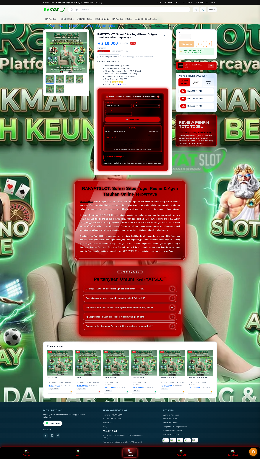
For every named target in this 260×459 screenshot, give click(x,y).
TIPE (135, 102)
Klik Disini (122, 84)
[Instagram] (52, 435)
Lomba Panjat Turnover (196, 82)
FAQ (105, 427)
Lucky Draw (184, 82)
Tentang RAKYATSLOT (113, 415)
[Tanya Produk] (209, 44)
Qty (180, 32)
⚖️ (203, 10)
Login (78, 455)
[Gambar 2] (60, 79)
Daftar (130, 455)
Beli (200, 44)
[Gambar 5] (50, 89)
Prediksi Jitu (209, 82)
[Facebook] (45, 435)
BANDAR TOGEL (171, 2)
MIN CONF (109, 110)
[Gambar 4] (79, 79)
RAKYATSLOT (51, 19)
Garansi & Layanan (171, 435)
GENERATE (132, 119)
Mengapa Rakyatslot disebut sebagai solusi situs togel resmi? (115, 289)
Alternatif (182, 455)
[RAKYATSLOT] (54, 9)
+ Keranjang (186, 44)
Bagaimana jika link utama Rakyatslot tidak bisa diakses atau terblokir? (119, 326)
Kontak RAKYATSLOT (112, 419)
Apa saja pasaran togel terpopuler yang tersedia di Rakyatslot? (115, 298)
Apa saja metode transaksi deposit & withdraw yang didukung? (115, 317)
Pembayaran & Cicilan (172, 431)
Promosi (27, 455)
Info (211, 66)
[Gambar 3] (69, 79)
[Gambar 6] (60, 89)
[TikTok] (58, 435)
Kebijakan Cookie (170, 423)
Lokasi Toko (108, 423)
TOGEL (159, 2)
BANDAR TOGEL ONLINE (206, 2)
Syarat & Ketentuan (171, 415)
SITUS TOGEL (67, 19)
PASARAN (109, 102)
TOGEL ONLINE (187, 2)
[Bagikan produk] (165, 35)
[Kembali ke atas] (254, 445)
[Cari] (72, 9)
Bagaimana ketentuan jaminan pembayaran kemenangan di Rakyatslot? (119, 307)
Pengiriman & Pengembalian (175, 427)
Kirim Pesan (55, 423)
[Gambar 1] (50, 79)
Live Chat (233, 455)
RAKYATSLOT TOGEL (122, 19)
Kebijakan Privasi (170, 419)
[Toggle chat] (253, 452)
